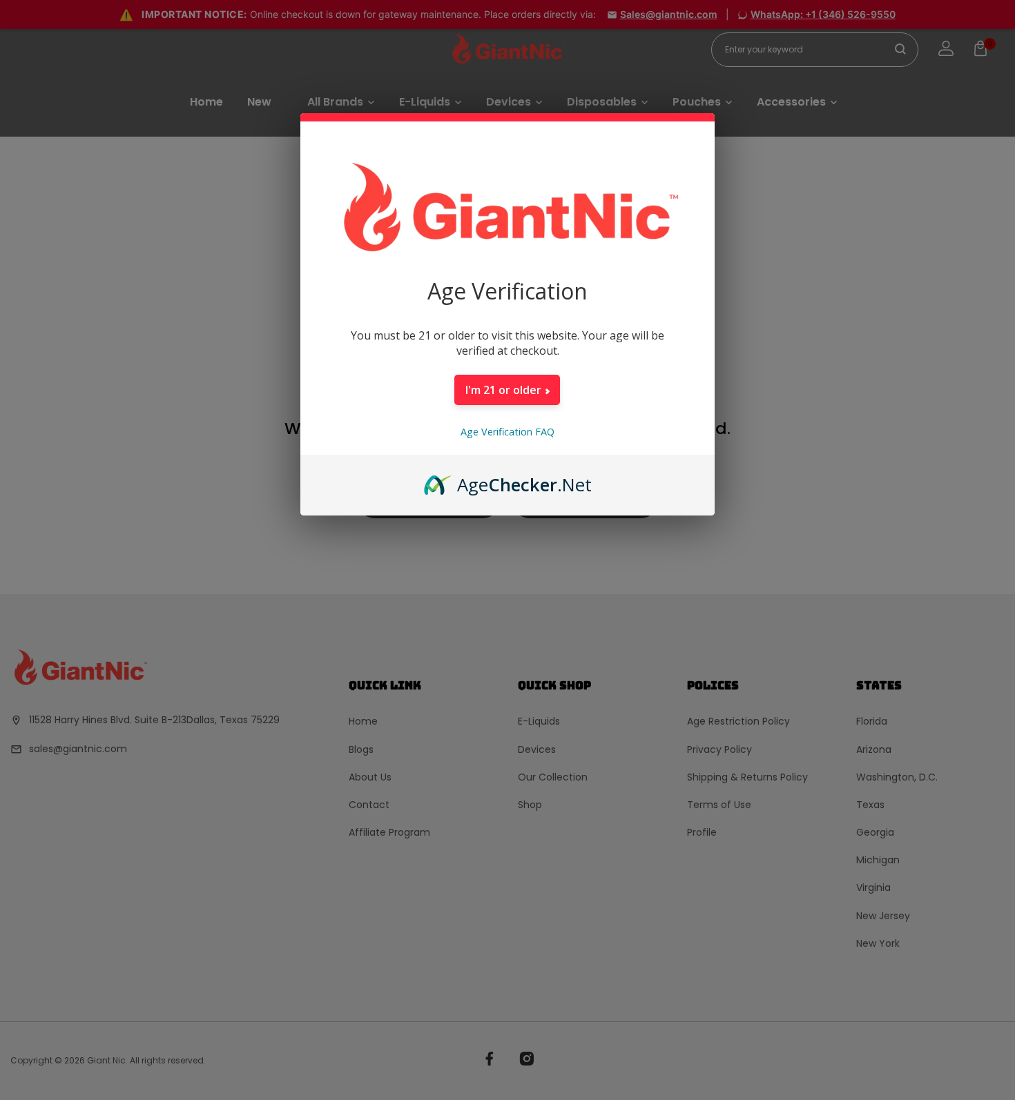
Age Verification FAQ (507, 431)
